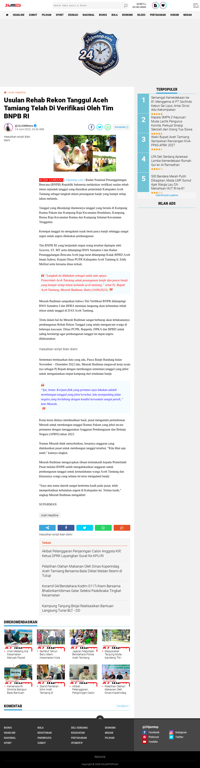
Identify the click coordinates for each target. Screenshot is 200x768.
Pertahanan (158, 14)
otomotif (77, 742)
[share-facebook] (91, 127)
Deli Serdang (79, 727)
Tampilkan (122, 706)
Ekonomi (127, 14)
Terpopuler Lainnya (166, 195)
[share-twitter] (99, 127)
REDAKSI (100, 756)
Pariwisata (44, 737)
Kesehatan (78, 732)
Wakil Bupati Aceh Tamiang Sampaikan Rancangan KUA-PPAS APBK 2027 (171, 141)
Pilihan (46, 14)
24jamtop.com (74, 180)
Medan (187, 14)
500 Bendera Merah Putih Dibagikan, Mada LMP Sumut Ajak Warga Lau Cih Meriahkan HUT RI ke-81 (171, 182)
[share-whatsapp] (108, 127)
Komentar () (121, 127)
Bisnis (103, 14)
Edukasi (73, 14)
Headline (18, 14)
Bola (115, 14)
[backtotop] (100, 719)
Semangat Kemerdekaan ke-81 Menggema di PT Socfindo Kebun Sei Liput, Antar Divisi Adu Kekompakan (171, 104)
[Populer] (163, 5)
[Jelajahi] (195, 5)
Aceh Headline (17, 92)
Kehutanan (45, 732)
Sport (60, 14)
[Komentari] (122, 528)
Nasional (89, 14)
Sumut (33, 14)
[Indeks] (155, 5)
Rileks (141, 14)
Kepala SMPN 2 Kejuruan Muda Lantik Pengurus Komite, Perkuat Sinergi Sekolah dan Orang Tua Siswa (171, 123)
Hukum (174, 14)
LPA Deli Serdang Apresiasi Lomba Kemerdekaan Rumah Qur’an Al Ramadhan (171, 161)
